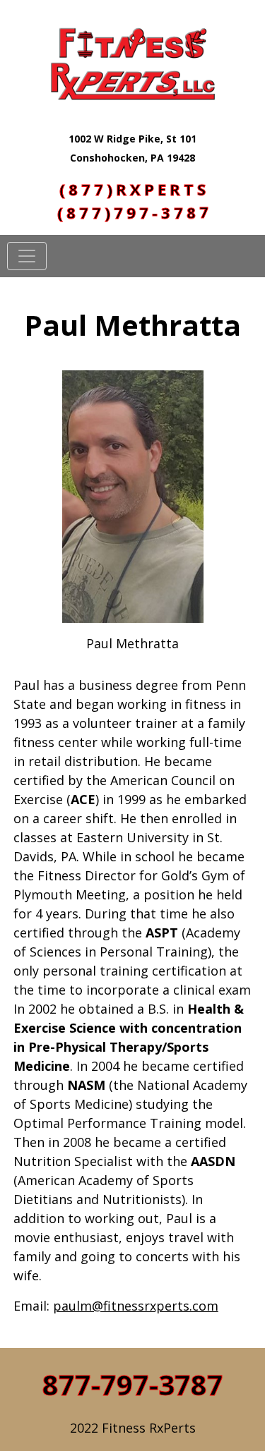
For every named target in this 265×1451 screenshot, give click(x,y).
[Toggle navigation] (27, 256)
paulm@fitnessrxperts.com (135, 1305)
